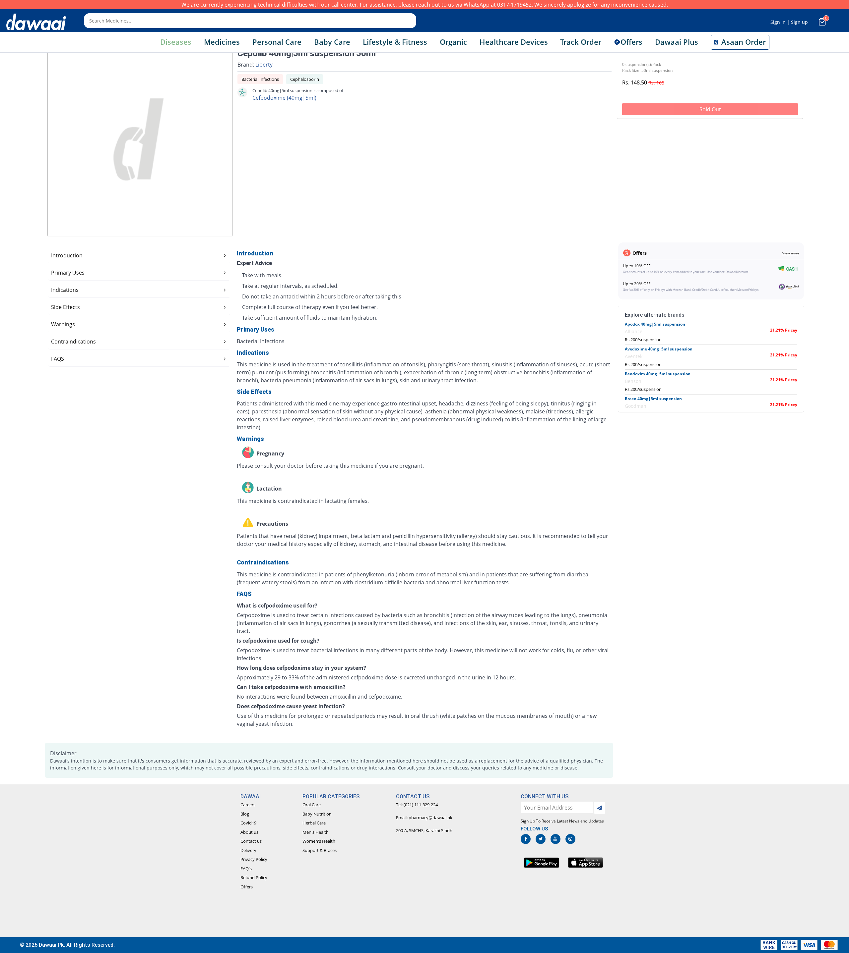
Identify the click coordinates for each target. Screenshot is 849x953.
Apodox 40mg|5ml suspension (655, 324)
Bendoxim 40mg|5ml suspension (657, 374)
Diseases (175, 42)
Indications (65, 289)
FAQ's (246, 869)
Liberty (264, 64)
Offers (246, 887)
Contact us (251, 841)
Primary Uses (68, 272)
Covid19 (248, 823)
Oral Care (311, 805)
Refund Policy (253, 877)
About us (249, 832)
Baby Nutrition (317, 814)
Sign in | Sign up (789, 22)
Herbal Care (314, 823)
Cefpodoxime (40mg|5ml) (284, 97)
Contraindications (73, 341)
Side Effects (65, 307)
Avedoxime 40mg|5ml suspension (658, 349)
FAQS (57, 358)
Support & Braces (319, 850)
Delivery (248, 850)
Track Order (580, 42)
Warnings (63, 324)
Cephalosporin (304, 79)
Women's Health (318, 841)
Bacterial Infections (260, 79)
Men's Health (315, 832)
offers (631, 42)
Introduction (67, 255)
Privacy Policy (253, 859)
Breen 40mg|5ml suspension (653, 398)
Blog (244, 814)
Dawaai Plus (676, 42)
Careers (247, 805)
